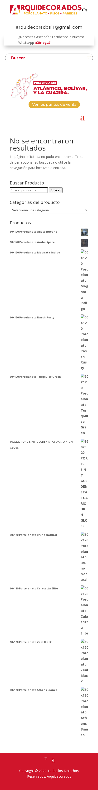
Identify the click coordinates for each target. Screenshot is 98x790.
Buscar (56, 190)
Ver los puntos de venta (54, 104)
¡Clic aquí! (42, 42)
